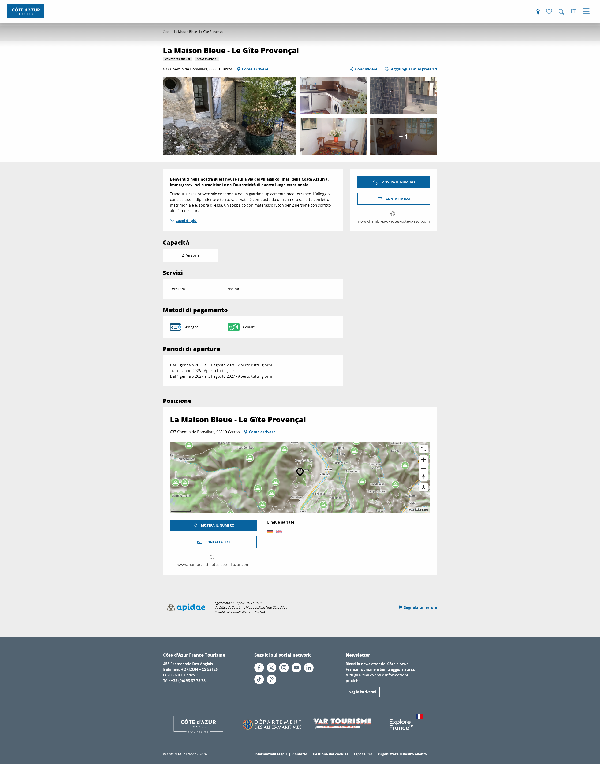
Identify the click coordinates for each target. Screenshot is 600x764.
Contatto (299, 754)
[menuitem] (26, 11)
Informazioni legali (270, 754)
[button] (561, 11)
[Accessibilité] (538, 11)
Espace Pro (363, 754)
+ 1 (403, 136)
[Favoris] (549, 12)
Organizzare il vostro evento (402, 754)
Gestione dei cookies (330, 754)
